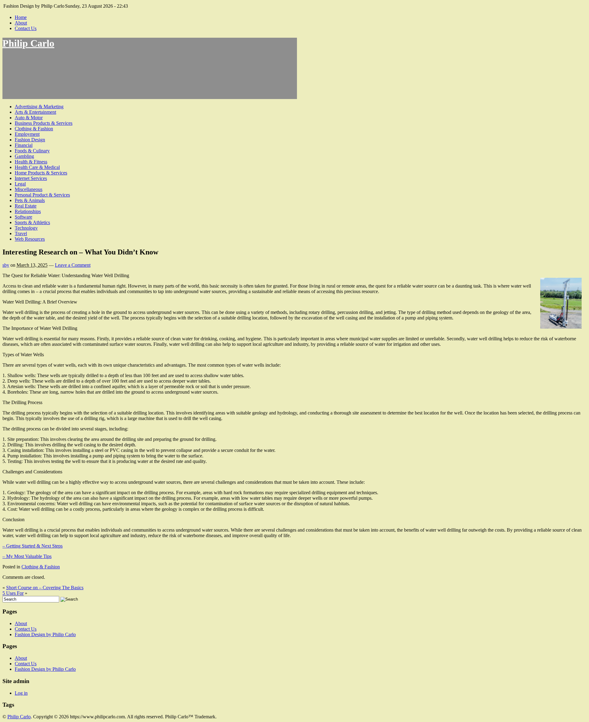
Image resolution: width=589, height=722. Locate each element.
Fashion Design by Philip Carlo (45, 634)
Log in (21, 693)
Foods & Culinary (32, 150)
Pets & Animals (30, 200)
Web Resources (30, 239)
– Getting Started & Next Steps (32, 545)
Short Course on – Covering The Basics (44, 587)
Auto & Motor (29, 117)
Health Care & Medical (37, 167)
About (21, 22)
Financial (24, 145)
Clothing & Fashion (34, 128)
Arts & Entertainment (35, 112)
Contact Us (26, 28)
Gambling (24, 156)
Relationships (28, 211)
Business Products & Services (43, 123)
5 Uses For (13, 593)
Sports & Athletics (32, 222)
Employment (27, 134)
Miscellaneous (28, 189)
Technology (26, 228)
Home (21, 17)
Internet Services (31, 178)
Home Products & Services (41, 172)
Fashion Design (30, 139)
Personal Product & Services (42, 194)
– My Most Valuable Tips (27, 556)
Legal (20, 183)
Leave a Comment (72, 265)
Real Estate (26, 205)
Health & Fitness (31, 161)
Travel (21, 233)
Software (23, 217)
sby (5, 265)
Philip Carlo (28, 43)
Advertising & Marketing (39, 106)
